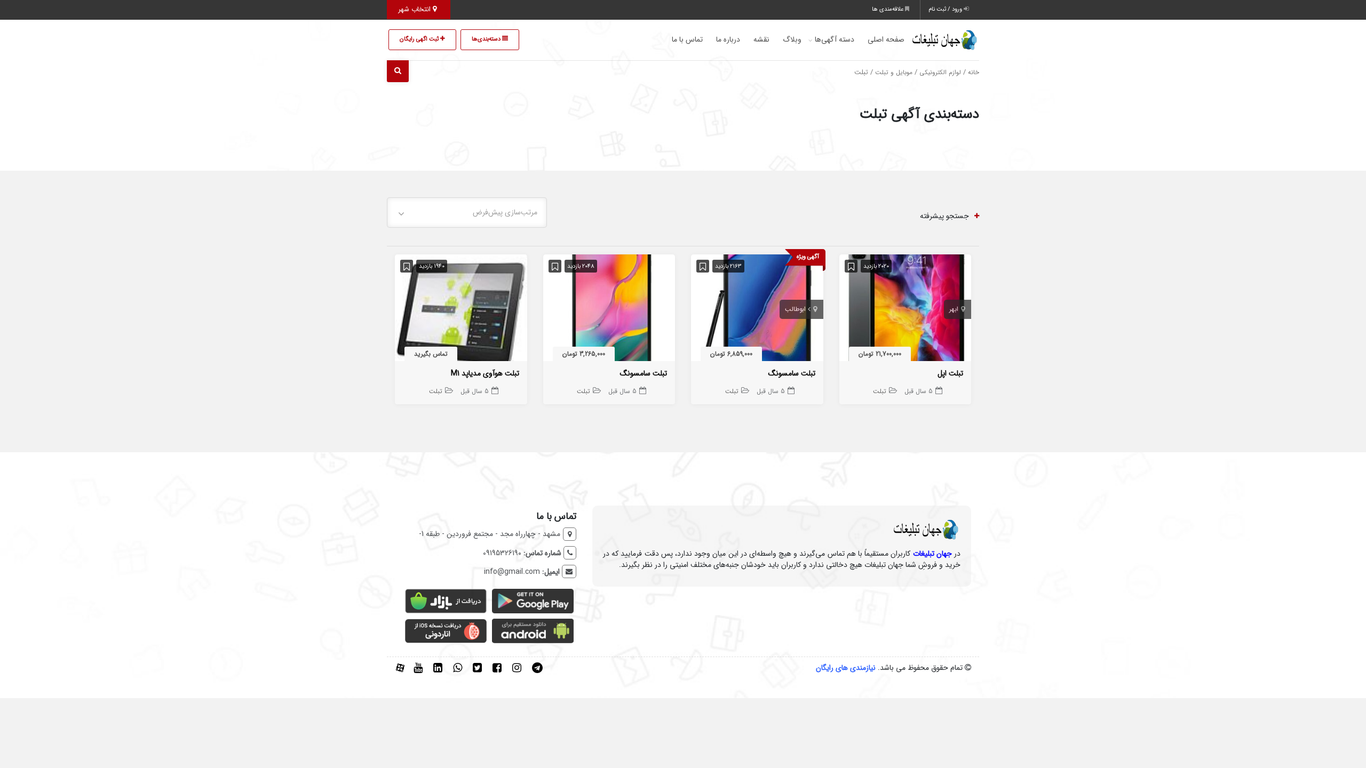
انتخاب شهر (415, 9)
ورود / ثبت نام (946, 9)
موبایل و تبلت (893, 72)
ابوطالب (795, 309)
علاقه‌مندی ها (888, 9)
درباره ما (728, 39)
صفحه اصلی (886, 39)
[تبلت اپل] (905, 310)
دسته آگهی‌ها (834, 39)
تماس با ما (687, 39)
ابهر (953, 309)
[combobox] (467, 212)
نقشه (761, 39)
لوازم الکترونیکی (940, 72)
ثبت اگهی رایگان (420, 39)
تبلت (879, 391)
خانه (973, 72)
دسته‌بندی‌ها (487, 39)
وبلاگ (792, 39)
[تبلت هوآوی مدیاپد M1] (461, 310)
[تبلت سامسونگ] (757, 310)
